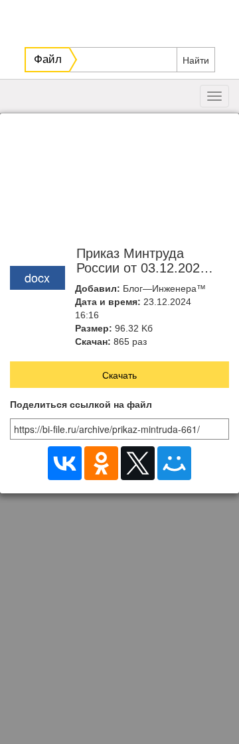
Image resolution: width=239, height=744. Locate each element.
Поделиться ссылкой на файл (81, 404)
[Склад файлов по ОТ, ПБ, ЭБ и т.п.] (121, 20)
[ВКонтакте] (65, 463)
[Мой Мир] (174, 463)
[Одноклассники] (101, 463)
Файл (48, 59)
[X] (138, 463)
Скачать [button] (119, 374)
